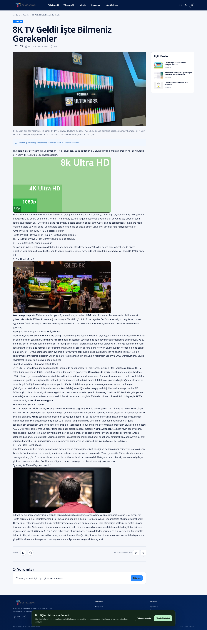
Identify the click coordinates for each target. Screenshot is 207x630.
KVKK (181, 626)
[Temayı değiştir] (186, 5)
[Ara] (180, 5)
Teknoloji (26, 15)
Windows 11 (53, 5)
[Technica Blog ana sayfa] (25, 5)
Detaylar (38, 622)
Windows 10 (68, 5)
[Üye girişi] (191, 5)
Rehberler (95, 5)
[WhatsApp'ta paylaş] (23, 553)
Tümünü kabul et (163, 618)
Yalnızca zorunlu (144, 618)
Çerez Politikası (189, 626)
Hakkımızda (154, 607)
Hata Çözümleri (111, 5)
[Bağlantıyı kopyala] (30, 553)
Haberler (83, 5)
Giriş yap (137, 578)
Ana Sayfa (16, 15)
